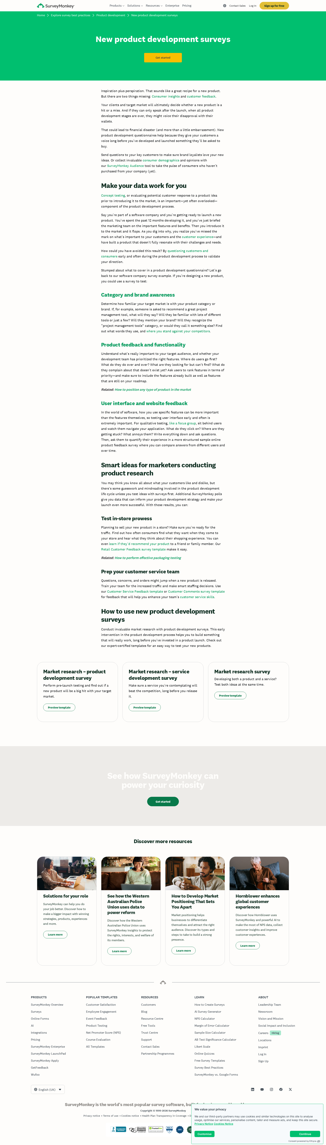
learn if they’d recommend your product (139, 544)
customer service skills (197, 597)
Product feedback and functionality (143, 344)
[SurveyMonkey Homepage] (56, 6)
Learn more (55, 934)
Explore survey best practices (70, 15)
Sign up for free (274, 6)
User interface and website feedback (144, 403)
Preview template (59, 707)
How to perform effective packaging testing (148, 558)
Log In (252, 5)
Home (41, 15)
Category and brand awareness (138, 294)
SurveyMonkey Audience (125, 166)
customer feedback (201, 96)
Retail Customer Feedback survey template (133, 549)
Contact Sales (237, 5)
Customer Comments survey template (196, 591)
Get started (163, 58)
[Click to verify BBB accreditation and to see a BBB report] (118, 1131)
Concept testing (113, 195)
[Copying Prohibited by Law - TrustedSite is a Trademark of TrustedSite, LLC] (155, 1131)
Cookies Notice (223, 1123)
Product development (110, 15)
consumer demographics (161, 160)
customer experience (197, 237)
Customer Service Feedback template (135, 591)
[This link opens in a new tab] (252, 1089)
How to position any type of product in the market (153, 389)
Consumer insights (166, 96)
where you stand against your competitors (178, 331)
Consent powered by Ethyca (302, 1141)
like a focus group (182, 423)
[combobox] (48, 1089)
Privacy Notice (204, 1123)
